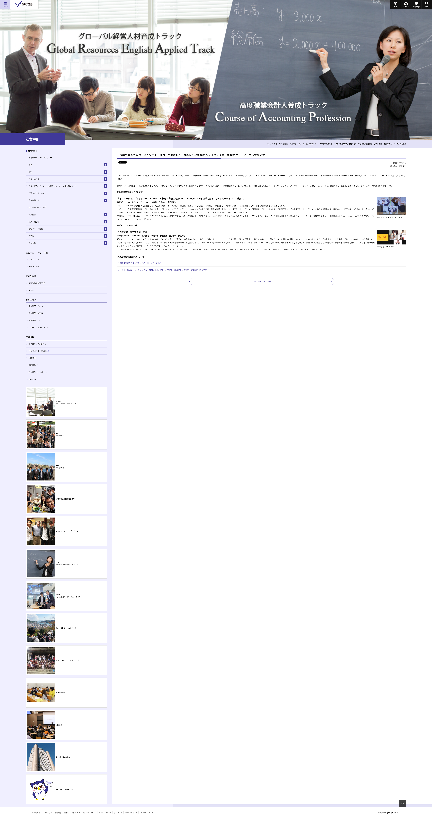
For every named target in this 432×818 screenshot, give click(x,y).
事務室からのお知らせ (38, 344)
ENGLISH (33, 379)
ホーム (269, 144)
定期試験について (36, 320)
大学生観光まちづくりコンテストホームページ (139, 263)
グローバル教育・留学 (38, 207)
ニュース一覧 (34, 259)
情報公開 (58, 813)
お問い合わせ (48, 813)
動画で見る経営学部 (37, 283)
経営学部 (293, 144)
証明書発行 (33, 365)
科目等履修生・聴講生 (38, 351)
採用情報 (66, 813)
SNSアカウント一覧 (131, 813)
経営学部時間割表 (36, 313)
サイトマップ (118, 813)
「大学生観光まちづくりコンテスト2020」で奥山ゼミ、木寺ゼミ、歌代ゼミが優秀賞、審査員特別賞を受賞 (163, 270)
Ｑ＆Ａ (31, 290)
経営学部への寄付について (39, 372)
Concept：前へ (37, 813)
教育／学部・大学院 (281, 144)
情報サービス (76, 813)
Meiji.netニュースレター (147, 813)
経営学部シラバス (36, 306)
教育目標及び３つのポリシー (40, 158)
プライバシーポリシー (89, 813)
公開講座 (32, 358)
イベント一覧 (34, 266)
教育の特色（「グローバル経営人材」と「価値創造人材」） (53, 186)
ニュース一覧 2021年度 (307, 144)
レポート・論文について (38, 327)
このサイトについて (105, 813)
